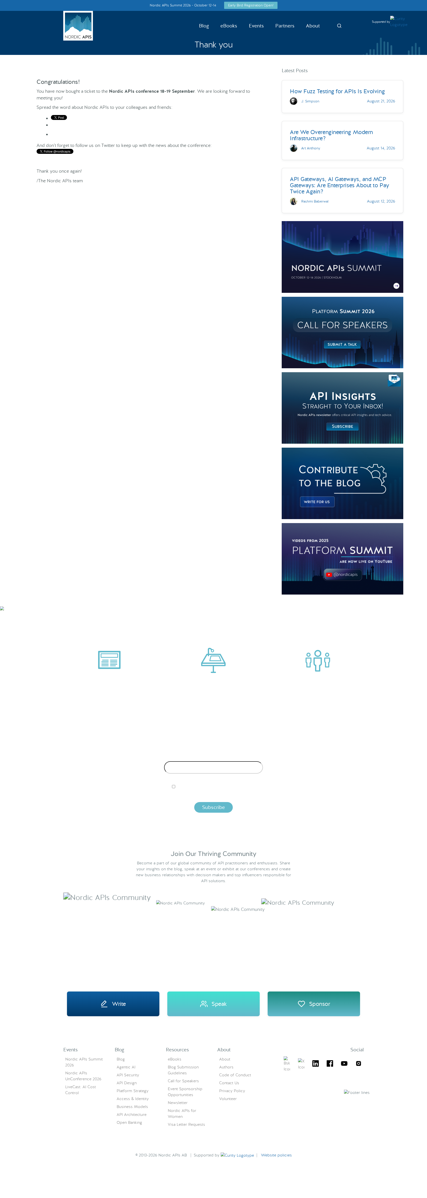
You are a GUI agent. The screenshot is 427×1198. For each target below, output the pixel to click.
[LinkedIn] (315, 1064)
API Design (127, 1082)
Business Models (132, 1106)
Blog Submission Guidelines (183, 1070)
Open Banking (129, 1122)
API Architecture (132, 1114)
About (313, 26)
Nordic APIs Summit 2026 (84, 1062)
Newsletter (178, 1102)
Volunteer (228, 1098)
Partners (285, 26)
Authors (226, 1067)
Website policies (276, 1155)
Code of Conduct (235, 1075)
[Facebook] (330, 1064)
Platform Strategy (133, 1090)
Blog (204, 26)
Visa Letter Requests (186, 1124)
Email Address (213, 757)
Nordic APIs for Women (182, 1113)
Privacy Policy (232, 1090)
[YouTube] (344, 1064)
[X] (287, 1064)
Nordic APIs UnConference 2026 (83, 1076)
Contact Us (229, 1082)
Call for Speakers (183, 1080)
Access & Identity (133, 1098)
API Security (128, 1075)
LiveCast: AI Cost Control (80, 1089)
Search (339, 26)
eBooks (228, 26)
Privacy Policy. (291, 795)
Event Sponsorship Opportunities (185, 1091)
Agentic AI (126, 1067)
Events (256, 26)
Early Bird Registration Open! (251, 5)
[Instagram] (358, 1064)
